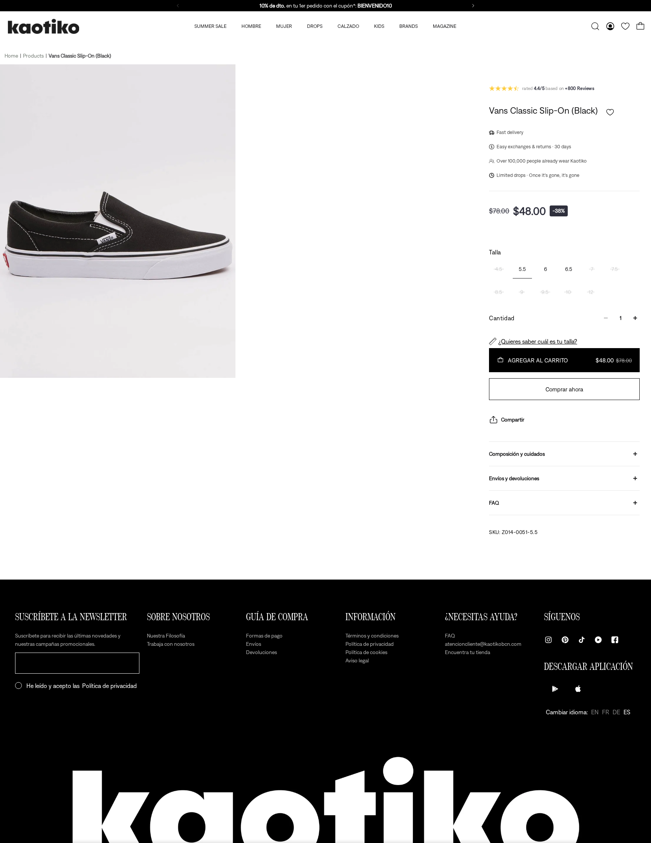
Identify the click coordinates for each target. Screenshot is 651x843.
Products (33, 56)
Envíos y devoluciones (514, 478)
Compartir (512, 420)
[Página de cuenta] (610, 26)
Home (11, 56)
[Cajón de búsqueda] (595, 26)
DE (616, 712)
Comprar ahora (564, 389)
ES (626, 712)
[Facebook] (615, 639)
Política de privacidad (109, 685)
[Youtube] (598, 639)
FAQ (494, 503)
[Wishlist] (625, 26)
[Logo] (43, 26)
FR (605, 712)
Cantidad (502, 318)
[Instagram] (548, 639)
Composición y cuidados (517, 454)
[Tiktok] (581, 639)
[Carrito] (640, 26)
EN (595, 712)
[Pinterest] (565, 639)
